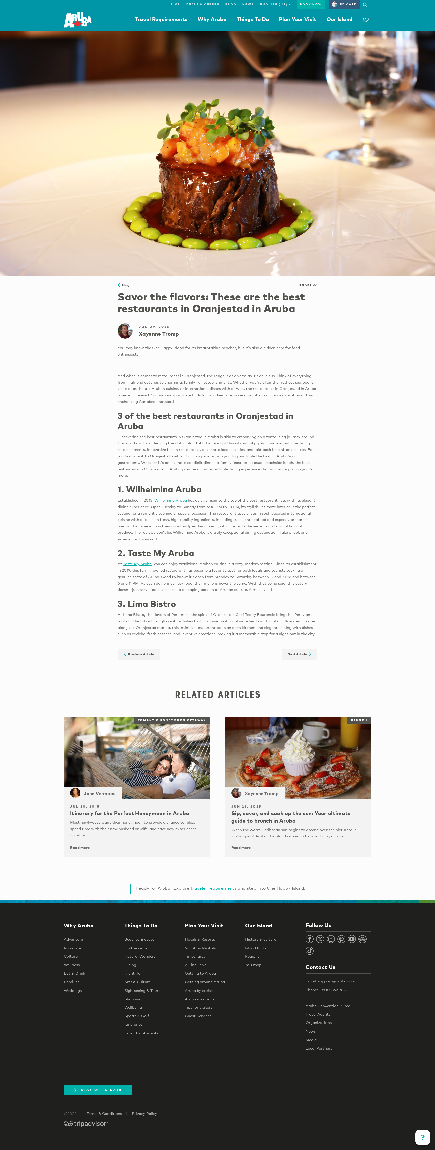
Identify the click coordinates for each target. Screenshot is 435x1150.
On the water (136, 948)
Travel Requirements (161, 19)
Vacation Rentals (200, 948)
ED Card (348, 4)
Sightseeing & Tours (142, 990)
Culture (71, 956)
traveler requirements (213, 888)
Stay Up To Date (101, 1090)
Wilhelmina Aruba (170, 500)
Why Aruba (212, 19)
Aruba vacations (199, 999)
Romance (72, 948)
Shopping (132, 999)
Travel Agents (318, 1014)
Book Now (311, 4)
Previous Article (140, 654)
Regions (252, 956)
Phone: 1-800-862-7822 (326, 989)
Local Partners (319, 1048)
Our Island (340, 19)
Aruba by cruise (199, 990)
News (248, 4)
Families (71, 981)
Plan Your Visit (297, 19)
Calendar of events (141, 1033)
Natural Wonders (139, 956)
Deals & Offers (203, 4)
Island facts (255, 948)
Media (311, 1039)
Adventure (73, 939)
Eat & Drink (74, 973)
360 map (253, 964)
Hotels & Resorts (200, 939)
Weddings (73, 990)
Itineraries (133, 1024)
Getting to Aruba (200, 973)
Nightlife (132, 973)
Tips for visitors (198, 1007)
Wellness (72, 964)
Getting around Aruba (205, 981)
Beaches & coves (139, 939)
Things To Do (253, 19)
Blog (230, 4)
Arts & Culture (137, 981)
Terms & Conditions (104, 1113)
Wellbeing (133, 1007)
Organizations (319, 1022)
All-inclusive (195, 964)
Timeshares (195, 956)
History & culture (260, 939)
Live (174, 4)
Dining (130, 964)
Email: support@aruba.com (330, 981)
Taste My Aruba (137, 563)
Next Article (298, 654)
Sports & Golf (136, 1015)
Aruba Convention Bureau (329, 1005)
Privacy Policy (144, 1113)
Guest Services (198, 1015)
